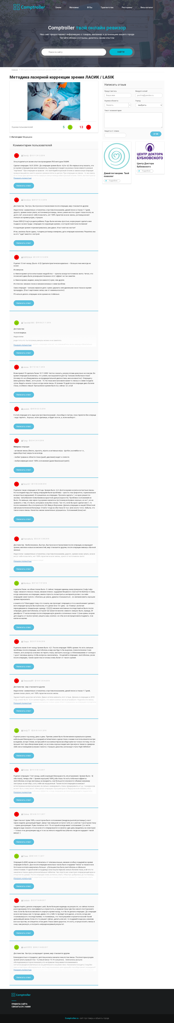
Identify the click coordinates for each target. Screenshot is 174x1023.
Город (138, 101)
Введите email (141, 91)
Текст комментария (112, 110)
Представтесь (110, 91)
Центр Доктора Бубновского (150, 158)
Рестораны (127, 7)
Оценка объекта (111, 101)
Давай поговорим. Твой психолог (116, 163)
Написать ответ (23, 186)
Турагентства (107, 7)
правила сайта (19, 1004)
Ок (156, 134)
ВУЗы (89, 7)
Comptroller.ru (71, 1018)
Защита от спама (111, 131)
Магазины (74, 7)
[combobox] (117, 105)
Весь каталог (147, 7)
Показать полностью (23, 178)
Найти (121, 52)
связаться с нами (21, 1007)
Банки (58, 7)
